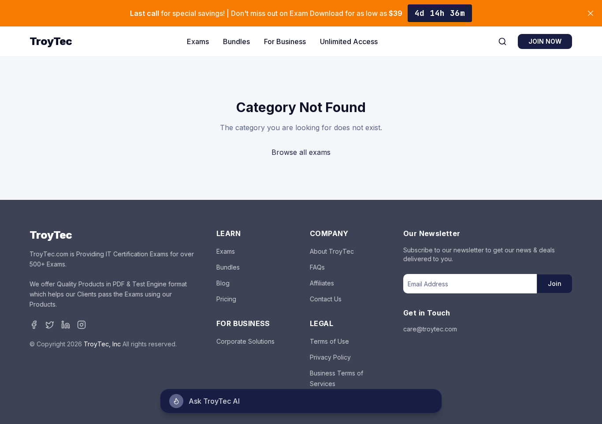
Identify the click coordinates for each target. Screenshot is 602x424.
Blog (223, 283)
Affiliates (322, 283)
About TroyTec (332, 251)
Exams (198, 41)
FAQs (317, 267)
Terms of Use (329, 341)
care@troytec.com (430, 329)
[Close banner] (590, 13)
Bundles (236, 41)
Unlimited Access (349, 41)
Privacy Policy (330, 357)
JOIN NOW (544, 41)
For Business (285, 41)
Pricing (226, 299)
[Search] (502, 41)
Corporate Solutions (245, 341)
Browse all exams (301, 152)
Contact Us (326, 299)
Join (554, 283)
